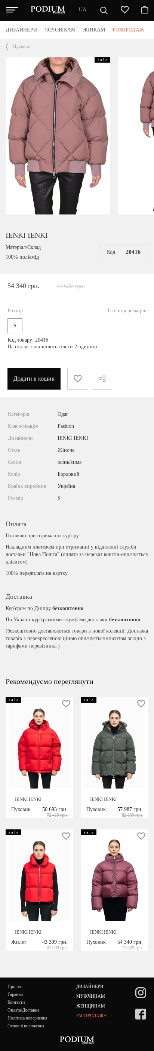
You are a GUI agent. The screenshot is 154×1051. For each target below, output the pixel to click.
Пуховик (21, 46)
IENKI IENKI (27, 235)
